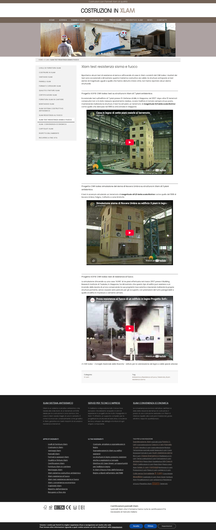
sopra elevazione (157, 447)
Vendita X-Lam (145, 447)
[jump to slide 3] (107, 53)
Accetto (136, 526)
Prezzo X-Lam (152, 470)
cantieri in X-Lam (164, 470)
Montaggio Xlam (46, 104)
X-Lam (46, 60)
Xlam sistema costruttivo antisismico (51, 109)
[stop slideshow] (115, 53)
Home (52, 20)
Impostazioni (167, 526)
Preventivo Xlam (134, 20)
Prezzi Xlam (115, 20)
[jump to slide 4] (110, 53)
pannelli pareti (148, 450)
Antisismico (136, 377)
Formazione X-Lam (164, 458)
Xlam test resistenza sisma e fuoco (55, 120)
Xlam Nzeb (161, 477)
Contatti (162, 20)
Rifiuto (150, 526)
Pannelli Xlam (78, 20)
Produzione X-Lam (140, 470)
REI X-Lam (137, 456)
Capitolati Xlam (46, 129)
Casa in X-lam (158, 444)
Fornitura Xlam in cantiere (51, 99)
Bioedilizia (137, 476)
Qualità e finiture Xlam (49, 90)
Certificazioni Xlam (48, 95)
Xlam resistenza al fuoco (50, 115)
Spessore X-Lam (160, 450)
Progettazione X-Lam (145, 480)
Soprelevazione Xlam (142, 441)
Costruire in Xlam (47, 72)
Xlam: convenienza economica (52, 124)
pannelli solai (157, 442)
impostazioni (117, 527)
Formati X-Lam (146, 453)
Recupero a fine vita (48, 138)
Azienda (63, 20)
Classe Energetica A (150, 455)
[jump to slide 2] (104, 53)
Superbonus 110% (159, 461)
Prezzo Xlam (147, 461)
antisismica (158, 480)
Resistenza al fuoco (149, 377)
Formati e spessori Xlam (50, 86)
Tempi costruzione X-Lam (146, 458)
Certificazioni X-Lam (145, 464)
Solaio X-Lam (143, 467)
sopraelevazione (144, 444)
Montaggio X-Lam (165, 467)
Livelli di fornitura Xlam (50, 68)
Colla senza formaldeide (143, 473)
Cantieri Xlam (97, 20)
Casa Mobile (167, 473)
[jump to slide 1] (101, 53)
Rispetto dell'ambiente (49, 133)
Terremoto (161, 377)
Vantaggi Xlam (45, 77)
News (149, 20)
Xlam (156, 483)
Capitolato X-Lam (149, 477)
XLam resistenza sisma (162, 453)
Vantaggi (153, 467)
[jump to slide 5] (113, 53)
